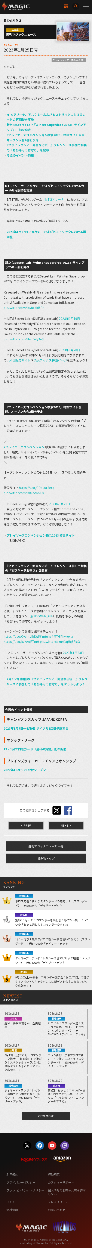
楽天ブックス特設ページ (50, 360)
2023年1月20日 (69, 350)
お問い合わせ (56, 1210)
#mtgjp (45, 636)
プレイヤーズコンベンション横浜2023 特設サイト (41, 535)
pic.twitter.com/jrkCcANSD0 (24, 493)
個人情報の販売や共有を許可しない (67, 1192)
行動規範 (53, 1174)
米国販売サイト (20, 360)
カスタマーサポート (61, 1182)
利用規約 (12, 1174)
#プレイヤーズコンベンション (24, 447)
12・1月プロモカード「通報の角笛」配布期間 (35, 749)
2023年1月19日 (69, 318)
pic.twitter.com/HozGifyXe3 (24, 339)
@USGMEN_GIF (42, 616)
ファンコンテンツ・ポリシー (25, 1190)
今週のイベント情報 (20, 155)
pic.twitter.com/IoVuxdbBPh (24, 307)
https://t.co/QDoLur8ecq (36, 487)
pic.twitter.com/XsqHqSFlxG (60, 641)
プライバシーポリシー (21, 1182)
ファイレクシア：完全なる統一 (68, 60)
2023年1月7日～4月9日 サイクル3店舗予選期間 (36, 728)
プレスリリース (58, 1202)
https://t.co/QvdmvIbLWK (22, 636)
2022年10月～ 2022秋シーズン (25, 770)
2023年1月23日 (73, 653)
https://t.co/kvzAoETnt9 (21, 641)
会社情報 (12, 1210)
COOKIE (11, 1202)
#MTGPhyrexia (62, 636)
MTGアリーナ (54, 199)
